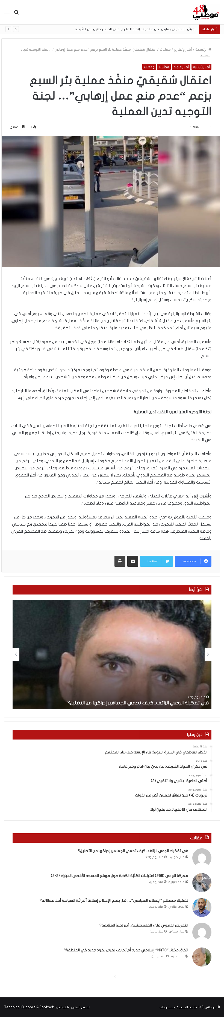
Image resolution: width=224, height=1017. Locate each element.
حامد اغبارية (176, 881)
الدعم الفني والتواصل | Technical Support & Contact (47, 1007)
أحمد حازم (177, 956)
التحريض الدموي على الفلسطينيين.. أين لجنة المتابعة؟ (143, 925)
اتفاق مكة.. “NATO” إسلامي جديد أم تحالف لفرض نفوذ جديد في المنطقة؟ (126, 950)
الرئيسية (201, 50)
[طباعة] (119, 561)
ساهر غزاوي (176, 906)
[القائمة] (7, 14)
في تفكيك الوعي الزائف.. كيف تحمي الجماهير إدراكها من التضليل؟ (138, 702)
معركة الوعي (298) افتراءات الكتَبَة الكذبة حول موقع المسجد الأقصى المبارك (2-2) (119, 876)
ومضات (149, 66)
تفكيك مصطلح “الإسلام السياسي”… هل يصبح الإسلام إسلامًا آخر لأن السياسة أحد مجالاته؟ (114, 900)
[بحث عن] (16, 14)
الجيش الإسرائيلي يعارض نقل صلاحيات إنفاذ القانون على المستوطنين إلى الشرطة (141, 29)
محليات (165, 50)
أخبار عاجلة (181, 66)
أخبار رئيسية (201, 66)
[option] (112, 654)
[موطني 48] (206, 12)
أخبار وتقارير (183, 50)
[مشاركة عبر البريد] (132, 561)
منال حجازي (176, 857)
